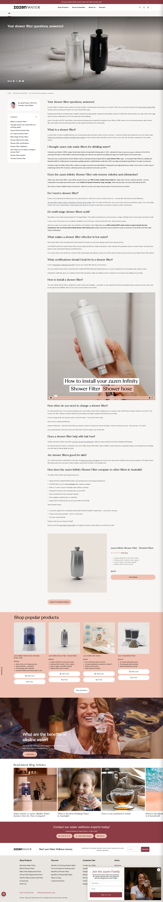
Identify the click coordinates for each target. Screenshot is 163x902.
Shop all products (81, 690)
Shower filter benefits (17, 155)
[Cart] (148, 7)
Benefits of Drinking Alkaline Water (63, 865)
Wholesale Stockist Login (46, 893)
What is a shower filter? (18, 121)
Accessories (24, 881)
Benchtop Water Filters (27, 865)
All (9, 13)
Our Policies (58, 897)
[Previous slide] (17, 638)
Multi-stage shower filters (19, 137)
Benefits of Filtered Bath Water (61, 875)
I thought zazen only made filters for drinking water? (23, 126)
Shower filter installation (18, 146)
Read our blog (56, 878)
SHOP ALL (23, 884)
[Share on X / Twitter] (16, 81)
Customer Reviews (57, 881)
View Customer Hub (27, 893)
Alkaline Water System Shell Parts (31, 878)
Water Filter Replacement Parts (30, 871)
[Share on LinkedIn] (19, 81)
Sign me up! (106, 895)
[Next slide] (42, 638)
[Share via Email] (23, 81)
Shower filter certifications (19, 143)
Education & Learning (20, 93)
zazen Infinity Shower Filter (19, 130)
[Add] (42, 651)
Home (9, 93)
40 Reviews (124, 553)
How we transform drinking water (63, 868)
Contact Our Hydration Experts (59, 602)
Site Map (64, 897)
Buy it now (29, 682)
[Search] (140, 7)
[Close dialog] (158, 869)
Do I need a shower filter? (19, 134)
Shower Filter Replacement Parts (31, 875)
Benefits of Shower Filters (60, 871)
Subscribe (145, 849)
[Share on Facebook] (13, 81)
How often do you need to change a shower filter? (22, 151)
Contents (13, 117)
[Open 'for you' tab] (3, 894)
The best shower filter (18, 158)
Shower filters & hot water (19, 140)
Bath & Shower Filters (27, 868)
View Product (133, 577)
